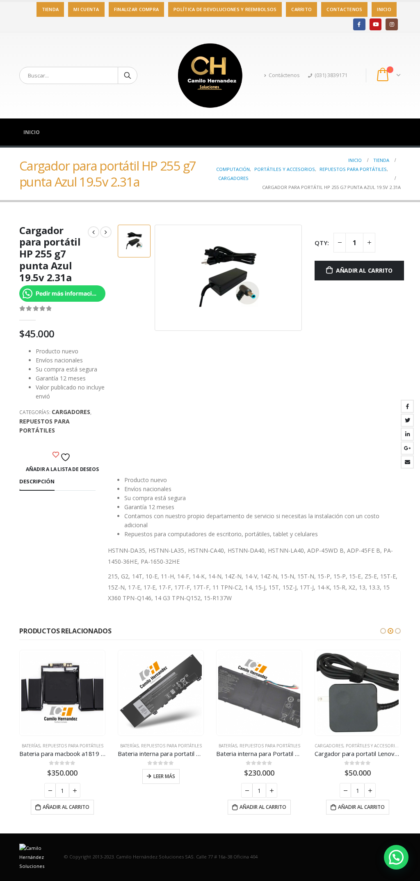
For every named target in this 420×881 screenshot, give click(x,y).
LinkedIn (407, 434)
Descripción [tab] (37, 481)
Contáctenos (284, 75)
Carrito (301, 9)
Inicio (384, 9)
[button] (383, 631)
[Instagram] (391, 24)
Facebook (407, 406)
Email (407, 462)
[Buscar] (127, 75)
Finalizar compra (136, 9)
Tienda (50, 9)
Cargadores (71, 412)
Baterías (31, 746)
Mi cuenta (86, 9)
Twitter (407, 420)
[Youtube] (375, 24)
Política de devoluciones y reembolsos (224, 9)
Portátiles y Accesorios (373, 746)
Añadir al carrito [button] (66, 807)
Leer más (164, 776)
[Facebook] (359, 24)
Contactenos (344, 9)
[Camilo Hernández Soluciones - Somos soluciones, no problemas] (210, 75)
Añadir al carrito (364, 270)
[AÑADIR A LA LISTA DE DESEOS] (62, 455)
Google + (407, 448)
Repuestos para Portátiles (44, 425)
